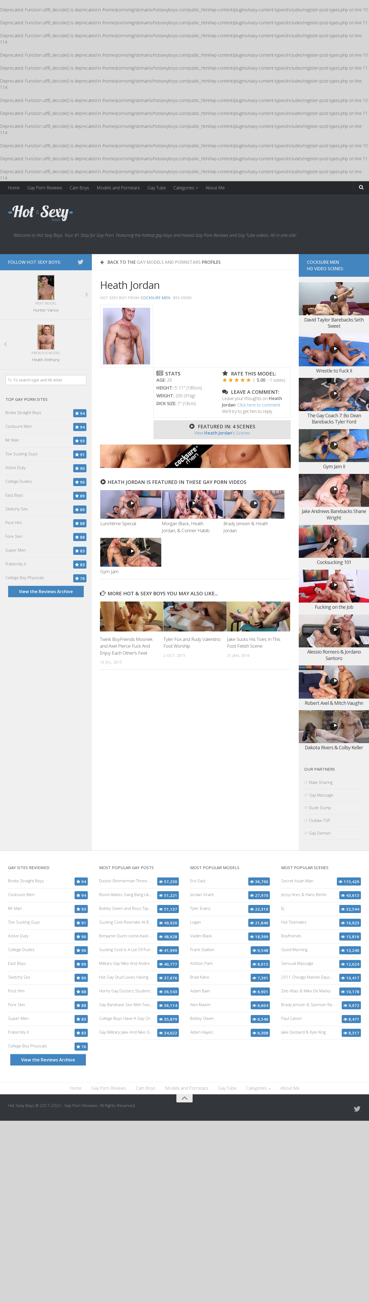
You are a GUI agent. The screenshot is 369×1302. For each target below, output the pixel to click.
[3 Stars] (236, 380)
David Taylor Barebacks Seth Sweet (334, 322)
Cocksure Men (155, 297)
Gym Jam (109, 571)
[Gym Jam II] (334, 445)
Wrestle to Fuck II (334, 370)
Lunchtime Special (118, 523)
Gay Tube (156, 188)
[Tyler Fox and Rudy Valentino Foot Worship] (195, 616)
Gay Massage (321, 795)
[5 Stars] (248, 380)
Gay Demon (320, 833)
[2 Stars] (230, 380)
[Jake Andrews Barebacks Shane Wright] (334, 490)
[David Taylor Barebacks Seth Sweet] (334, 298)
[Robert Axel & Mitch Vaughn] (334, 682)
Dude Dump (320, 807)
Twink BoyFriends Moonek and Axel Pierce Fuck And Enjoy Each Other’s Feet (126, 646)
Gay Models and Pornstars (169, 262)
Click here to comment (258, 405)
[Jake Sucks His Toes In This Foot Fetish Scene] (258, 616)
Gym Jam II (334, 466)
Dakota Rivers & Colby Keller (334, 747)
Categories (183, 188)
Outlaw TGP (319, 820)
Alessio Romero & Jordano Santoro (334, 654)
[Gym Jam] (130, 552)
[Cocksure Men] (195, 466)
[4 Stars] (242, 380)
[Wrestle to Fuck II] (334, 350)
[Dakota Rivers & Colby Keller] (334, 726)
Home (14, 188)
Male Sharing (321, 782)
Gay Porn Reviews (44, 188)
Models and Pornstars (118, 188)
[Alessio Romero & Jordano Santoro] (334, 631)
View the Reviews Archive (46, 591)
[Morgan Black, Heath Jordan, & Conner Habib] (192, 504)
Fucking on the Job (334, 607)
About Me (215, 188)
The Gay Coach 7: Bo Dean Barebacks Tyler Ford (334, 418)
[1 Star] (224, 380)
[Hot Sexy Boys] (40, 214)
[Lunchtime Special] (130, 504)
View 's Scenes (222, 433)
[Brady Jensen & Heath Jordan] (253, 504)
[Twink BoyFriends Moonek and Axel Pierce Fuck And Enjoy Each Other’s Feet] (131, 616)
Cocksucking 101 (334, 562)
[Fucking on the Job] (334, 586)
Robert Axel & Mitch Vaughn (334, 703)
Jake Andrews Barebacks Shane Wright (334, 514)
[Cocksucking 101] (334, 541)
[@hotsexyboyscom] (80, 262)
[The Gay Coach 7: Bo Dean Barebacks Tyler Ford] (334, 394)
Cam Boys (79, 188)
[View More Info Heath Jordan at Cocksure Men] (126, 336)
